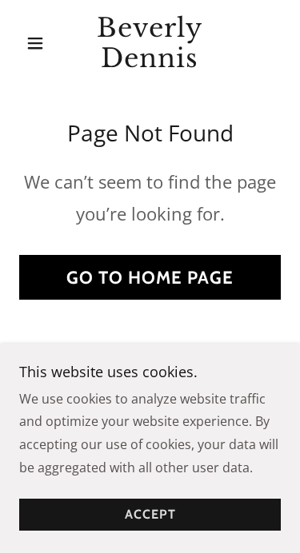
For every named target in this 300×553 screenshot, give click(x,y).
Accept (150, 515)
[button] (38, 43)
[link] (150, 43)
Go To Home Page (150, 277)
